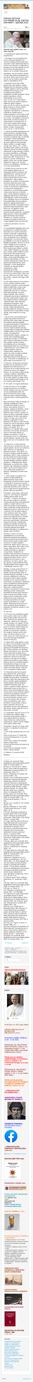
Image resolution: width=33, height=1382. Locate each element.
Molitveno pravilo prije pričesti (12, 1349)
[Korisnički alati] (27, 27)
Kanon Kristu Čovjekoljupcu (12, 1352)
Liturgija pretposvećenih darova (12, 1346)
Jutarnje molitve (9, 1364)
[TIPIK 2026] (13, 1170)
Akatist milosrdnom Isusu (11, 1350)
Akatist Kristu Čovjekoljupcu (12, 1354)
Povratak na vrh (27, 1378)
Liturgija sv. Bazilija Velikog (11, 1344)
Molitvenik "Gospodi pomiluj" (12, 1360)
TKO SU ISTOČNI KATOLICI (15, 970)
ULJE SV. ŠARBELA (12, 1211)
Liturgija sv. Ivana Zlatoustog (12, 1343)
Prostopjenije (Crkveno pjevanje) (13, 1341)
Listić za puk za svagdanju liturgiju (13, 1358)
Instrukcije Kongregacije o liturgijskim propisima (14, 1356)
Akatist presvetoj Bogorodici (12, 1361)
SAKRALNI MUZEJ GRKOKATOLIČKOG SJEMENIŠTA (16, 1290)
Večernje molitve (9, 1366)
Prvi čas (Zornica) (9, 1368)
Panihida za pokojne (10, 1347)
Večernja (7, 1363)
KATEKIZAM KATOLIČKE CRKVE (14, 1308)
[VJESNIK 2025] (15, 1187)
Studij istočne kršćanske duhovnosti (13, 1205)
